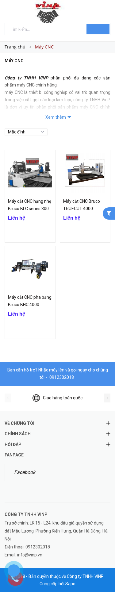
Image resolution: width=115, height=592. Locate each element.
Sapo (70, 583)
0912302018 (61, 377)
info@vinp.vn (29, 554)
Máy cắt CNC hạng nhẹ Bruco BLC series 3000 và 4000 (29, 208)
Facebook (24, 472)
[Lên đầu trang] (103, 573)
